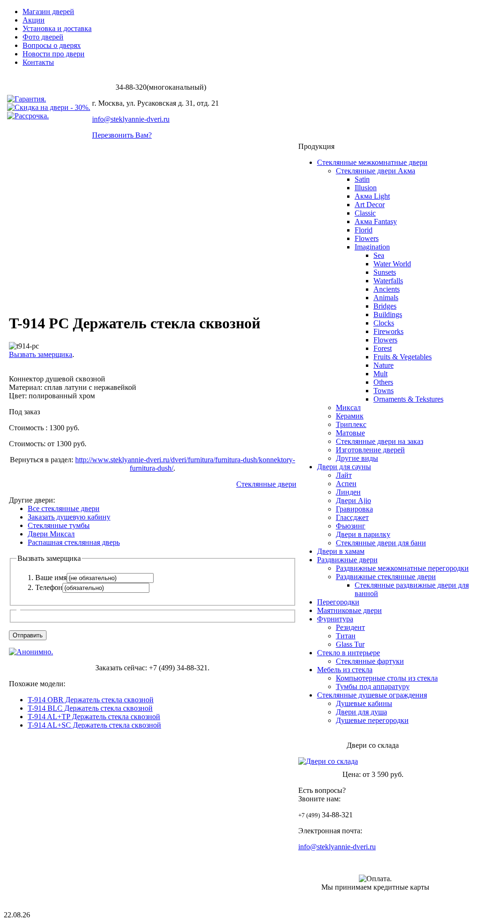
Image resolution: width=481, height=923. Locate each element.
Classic (365, 213)
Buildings (387, 314)
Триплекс (351, 424)
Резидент (350, 627)
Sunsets (384, 272)
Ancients (386, 289)
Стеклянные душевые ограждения (372, 695)
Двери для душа (361, 712)
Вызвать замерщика (40, 354)
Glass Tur (350, 644)
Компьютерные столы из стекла (387, 678)
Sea (378, 255)
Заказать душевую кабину (69, 517)
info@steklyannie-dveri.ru (131, 119)
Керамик (350, 416)
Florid (363, 230)
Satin (362, 179)
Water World (392, 264)
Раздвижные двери (347, 560)
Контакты (38, 62)
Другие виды (357, 458)
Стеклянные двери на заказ (379, 441)
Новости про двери (54, 54)
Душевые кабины (364, 703)
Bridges (384, 306)
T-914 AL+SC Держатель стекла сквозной (94, 725)
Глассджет (352, 517)
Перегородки (338, 602)
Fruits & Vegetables (402, 357)
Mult (380, 374)
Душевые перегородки (372, 720)
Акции (34, 20)
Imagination (372, 247)
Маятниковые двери (349, 610)
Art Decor (370, 205)
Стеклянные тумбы (59, 525)
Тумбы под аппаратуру (373, 686)
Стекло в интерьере (348, 653)
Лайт (344, 475)
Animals (385, 298)
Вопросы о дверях (52, 45)
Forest (382, 348)
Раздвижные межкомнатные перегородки (402, 568)
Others (383, 382)
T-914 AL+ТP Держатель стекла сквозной (94, 717)
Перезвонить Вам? (122, 135)
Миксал (348, 407)
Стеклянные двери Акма (375, 171)
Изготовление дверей (370, 450)
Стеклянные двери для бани (381, 543)
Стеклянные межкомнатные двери (372, 162)
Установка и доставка (57, 28)
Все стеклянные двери (64, 508)
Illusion (366, 188)
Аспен (346, 484)
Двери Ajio (353, 500)
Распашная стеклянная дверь (74, 542)
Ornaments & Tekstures (408, 399)
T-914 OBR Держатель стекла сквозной (91, 700)
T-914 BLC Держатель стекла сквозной (90, 708)
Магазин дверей (48, 12)
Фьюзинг (350, 526)
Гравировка (354, 509)
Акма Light (372, 196)
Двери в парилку (363, 534)
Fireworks (388, 331)
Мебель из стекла (344, 670)
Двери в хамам (341, 551)
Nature (383, 365)
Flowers (367, 238)
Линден (348, 492)
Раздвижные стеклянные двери (386, 577)
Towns (383, 391)
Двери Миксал (51, 534)
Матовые (350, 433)
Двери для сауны (344, 467)
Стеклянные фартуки (370, 661)
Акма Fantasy (376, 221)
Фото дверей (43, 37)
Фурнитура (335, 619)
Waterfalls (388, 281)
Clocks (383, 323)
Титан (346, 636)
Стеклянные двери (266, 484)
